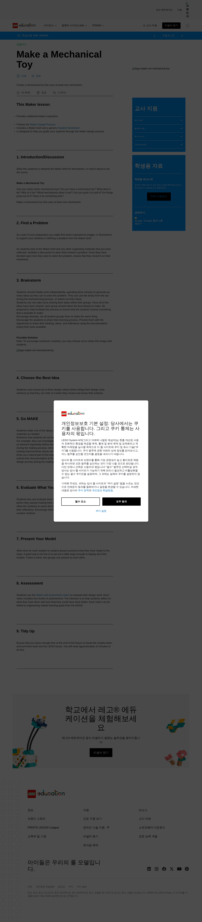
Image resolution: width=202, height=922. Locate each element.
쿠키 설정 (101, 511)
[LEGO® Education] (73, 413)
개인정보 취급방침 (102, 490)
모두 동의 (121, 501)
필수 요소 (80, 501)
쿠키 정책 (83, 490)
